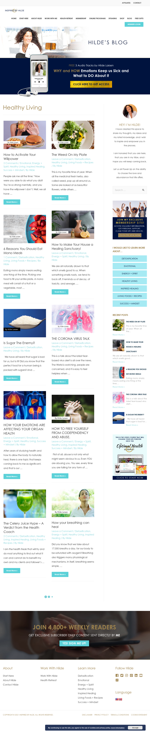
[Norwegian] (120, 699)
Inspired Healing (36, 166)
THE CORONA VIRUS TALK (71, 339)
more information (118, 728)
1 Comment (10, 257)
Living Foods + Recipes (80, 162)
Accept (135, 727)
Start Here (8, 675)
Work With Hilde (48, 675)
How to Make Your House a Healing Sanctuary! (72, 246)
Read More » (11, 201)
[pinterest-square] (132, 675)
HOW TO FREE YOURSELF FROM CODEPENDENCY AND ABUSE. (70, 433)
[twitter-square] (122, 675)
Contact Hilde (10, 684)
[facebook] (117, 675)
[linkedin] (136, 675)
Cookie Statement (139, 715)
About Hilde (9, 680)
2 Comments (11, 163)
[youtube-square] (141, 675)
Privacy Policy (101, 715)
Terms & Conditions (120, 715)
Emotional (25, 163)
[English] (117, 699)
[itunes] (117, 680)
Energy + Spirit (59, 256)
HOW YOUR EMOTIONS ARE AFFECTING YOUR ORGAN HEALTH (24, 429)
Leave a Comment (62, 159)
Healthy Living (17, 166)
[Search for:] (130, 190)
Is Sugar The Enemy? (19, 343)
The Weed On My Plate (69, 155)
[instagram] (127, 675)
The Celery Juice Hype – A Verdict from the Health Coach (24, 527)
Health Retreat (48, 680)
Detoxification (82, 159)
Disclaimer (87, 715)
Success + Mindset (14, 170)
